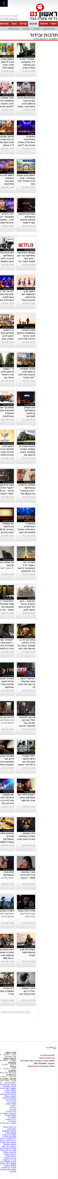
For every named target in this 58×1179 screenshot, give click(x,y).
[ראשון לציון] (38, 21)
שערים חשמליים (9, 1086)
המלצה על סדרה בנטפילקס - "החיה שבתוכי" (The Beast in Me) (26, 491)
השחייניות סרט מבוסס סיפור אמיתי (27, 952)
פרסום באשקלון (10, 1144)
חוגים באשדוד (10, 1156)
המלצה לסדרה (10, 1092)
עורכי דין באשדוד (9, 1160)
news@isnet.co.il (47, 1058)
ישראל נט (12, 1117)
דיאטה (13, 1106)
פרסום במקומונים (9, 1131)
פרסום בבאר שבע (9, 1146)
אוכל (14, 23)
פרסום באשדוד (9, 1166)
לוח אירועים (13, 28)
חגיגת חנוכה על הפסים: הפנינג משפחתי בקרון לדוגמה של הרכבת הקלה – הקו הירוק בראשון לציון (26, 455)
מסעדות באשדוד (9, 1137)
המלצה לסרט (10, 1090)
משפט (13, 1060)
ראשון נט (53, 38)
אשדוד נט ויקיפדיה (8, 1168)
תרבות (33, 23)
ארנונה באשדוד (9, 1158)
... (34, 803)
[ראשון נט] (51, 1047)
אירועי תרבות (49, 28)
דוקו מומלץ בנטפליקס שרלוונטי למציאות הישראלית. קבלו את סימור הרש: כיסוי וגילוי (27, 416)
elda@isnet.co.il (35, 1066)
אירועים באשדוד (9, 1152)
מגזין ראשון (10, 1052)
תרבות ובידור (39, 38)
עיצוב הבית (11, 1102)
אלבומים (12, 1062)
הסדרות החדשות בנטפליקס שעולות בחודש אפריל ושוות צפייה (26, 220)
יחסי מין (13, 1108)
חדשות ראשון (10, 1058)
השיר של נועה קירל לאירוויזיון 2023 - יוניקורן (27, 875)
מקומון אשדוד (10, 1115)
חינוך (14, 1068)
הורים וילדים (11, 1111)
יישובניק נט (11, 1129)
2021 (22, 1012)
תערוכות (26, 28)
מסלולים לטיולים (9, 1098)
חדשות (44, 23)
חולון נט (13, 1171)
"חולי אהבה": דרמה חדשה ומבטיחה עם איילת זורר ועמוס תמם (26, 762)
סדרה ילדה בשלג (26, 910)
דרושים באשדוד (9, 1154)
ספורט (5, 1064)
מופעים (36, 28)
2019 (10, 1012)
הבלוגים (12, 1070)
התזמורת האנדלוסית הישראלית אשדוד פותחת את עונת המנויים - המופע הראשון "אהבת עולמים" (26, 532)
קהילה (23, 23)
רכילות (13, 1064)
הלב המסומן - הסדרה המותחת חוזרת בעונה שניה (26, 836)
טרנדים (13, 1076)
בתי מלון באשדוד (9, 1127)
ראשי (54, 23)
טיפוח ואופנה (10, 1104)
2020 (16, 1012)
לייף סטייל (11, 1074)
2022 (27, 1012)
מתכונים (13, 1110)
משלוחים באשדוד (9, 1135)
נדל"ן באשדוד (10, 1119)
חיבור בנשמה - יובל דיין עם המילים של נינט (27, 991)
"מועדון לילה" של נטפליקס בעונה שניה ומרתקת (26, 797)
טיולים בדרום (10, 1100)
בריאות (4, 1076)
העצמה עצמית (10, 1096)
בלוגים (6, 1054)
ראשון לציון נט (10, 1082)
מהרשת (4, 23)
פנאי (14, 1054)
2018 (5, 1012)
